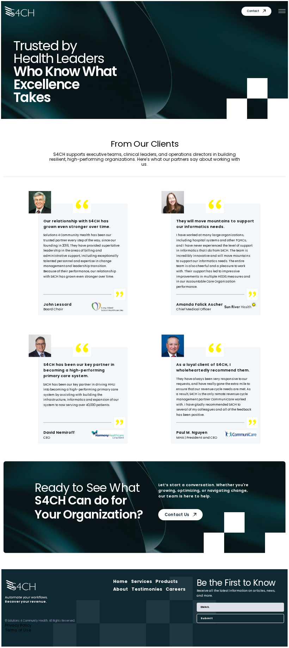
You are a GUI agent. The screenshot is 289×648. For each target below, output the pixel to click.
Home (120, 581)
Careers (175, 589)
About (120, 589)
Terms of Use (18, 630)
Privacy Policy (18, 625)
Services (141, 581)
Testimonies (146, 589)
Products (166, 581)
